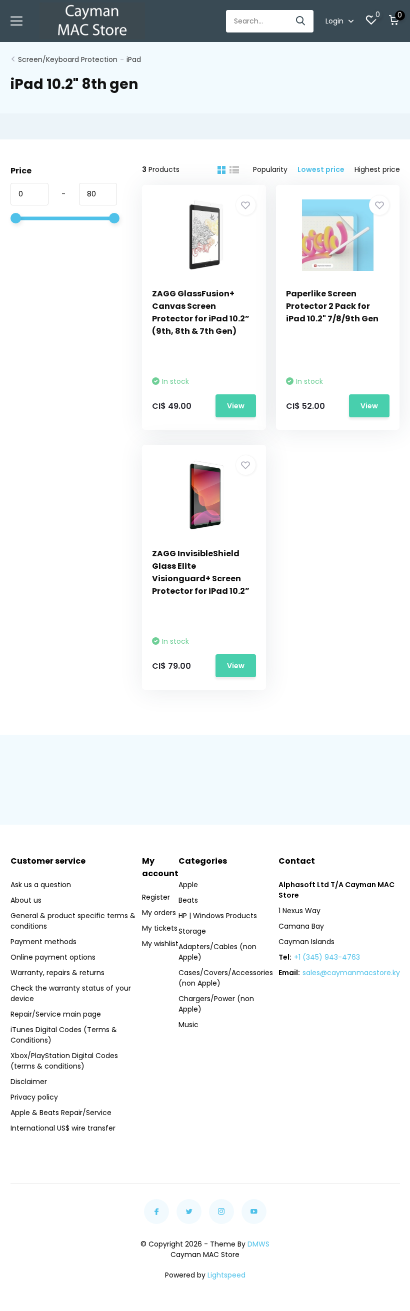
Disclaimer (28, 1082)
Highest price (377, 169)
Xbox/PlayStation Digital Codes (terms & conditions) (64, 1061)
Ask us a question (40, 885)
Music (188, 1025)
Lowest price (321, 169)
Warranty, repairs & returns (57, 973)
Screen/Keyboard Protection (68, 59)
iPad (133, 59)
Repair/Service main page (55, 1014)
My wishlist (160, 944)
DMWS (259, 1244)
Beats (188, 900)
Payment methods (43, 942)
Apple (188, 885)
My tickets (160, 928)
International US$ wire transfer (63, 1128)
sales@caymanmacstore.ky (351, 973)
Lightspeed (227, 1275)
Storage (192, 931)
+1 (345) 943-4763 (327, 957)
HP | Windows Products (217, 916)
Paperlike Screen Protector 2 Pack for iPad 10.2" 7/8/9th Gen (332, 306)
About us (26, 900)
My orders (159, 913)
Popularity (270, 169)
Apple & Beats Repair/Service (61, 1113)
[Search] (301, 21)
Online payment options (53, 957)
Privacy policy (34, 1097)
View (235, 406)
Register (156, 897)
